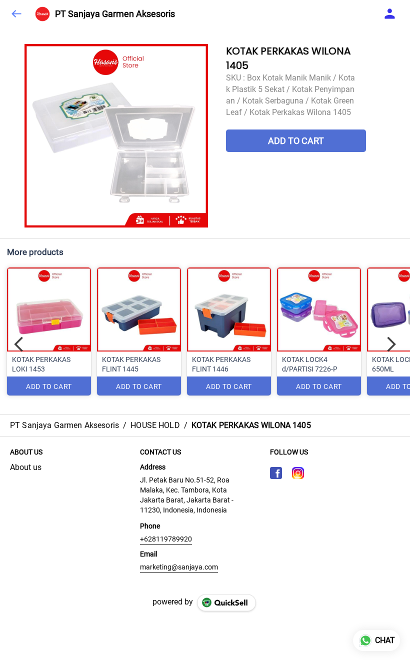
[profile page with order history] (390, 14)
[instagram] (298, 473)
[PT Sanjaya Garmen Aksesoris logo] (42, 14)
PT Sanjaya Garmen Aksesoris (115, 14)
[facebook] (276, 473)
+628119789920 (166, 539)
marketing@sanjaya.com (179, 567)
